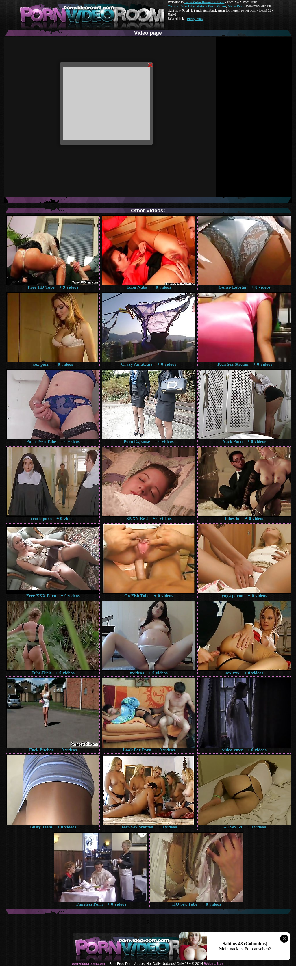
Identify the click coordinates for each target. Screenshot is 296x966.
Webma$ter (213, 964)
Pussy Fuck (195, 19)
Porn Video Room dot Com (204, 2)
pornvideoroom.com (88, 964)
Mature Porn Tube (181, 6)
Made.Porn (236, 6)
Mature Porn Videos (211, 6)
